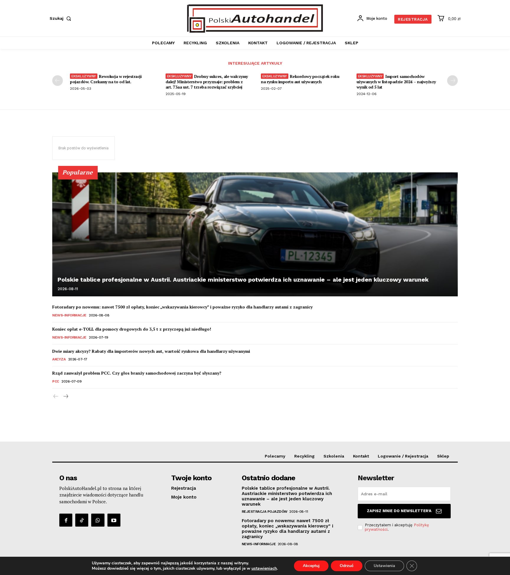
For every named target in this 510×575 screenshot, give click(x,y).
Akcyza (59, 359)
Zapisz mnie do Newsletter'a (399, 511)
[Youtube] (113, 520)
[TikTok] (81, 520)
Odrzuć (347, 566)
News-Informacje (69, 315)
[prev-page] (57, 80)
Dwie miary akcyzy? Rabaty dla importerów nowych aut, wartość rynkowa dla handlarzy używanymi (151, 351)
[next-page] (452, 80)
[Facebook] (65, 520)
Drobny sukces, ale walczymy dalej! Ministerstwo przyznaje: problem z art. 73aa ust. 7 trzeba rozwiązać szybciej (207, 81)
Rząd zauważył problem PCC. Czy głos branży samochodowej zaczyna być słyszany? (136, 373)
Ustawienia (384, 566)
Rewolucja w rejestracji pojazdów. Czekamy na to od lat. (105, 78)
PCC (55, 381)
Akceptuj (311, 566)
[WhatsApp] (97, 520)
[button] (61, 18)
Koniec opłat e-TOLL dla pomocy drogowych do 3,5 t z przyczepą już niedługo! (131, 329)
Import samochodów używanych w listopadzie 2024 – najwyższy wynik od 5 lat (396, 81)
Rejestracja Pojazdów (264, 511)
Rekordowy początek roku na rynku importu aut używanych (300, 78)
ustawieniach (264, 568)
